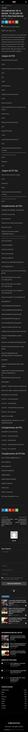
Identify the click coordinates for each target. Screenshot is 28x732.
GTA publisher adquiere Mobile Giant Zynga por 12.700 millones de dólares (17, 619)
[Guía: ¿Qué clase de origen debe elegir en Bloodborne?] (5, 672)
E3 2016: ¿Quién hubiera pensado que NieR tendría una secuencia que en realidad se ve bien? (7, 522)
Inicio (2, 5)
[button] (26, 2)
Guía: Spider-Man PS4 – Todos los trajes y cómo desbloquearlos (17, 679)
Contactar (20, 726)
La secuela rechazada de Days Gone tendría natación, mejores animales (18, 602)
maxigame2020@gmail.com (17, 729)
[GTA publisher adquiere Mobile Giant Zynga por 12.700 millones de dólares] (4, 620)
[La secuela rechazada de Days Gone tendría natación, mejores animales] (4, 603)
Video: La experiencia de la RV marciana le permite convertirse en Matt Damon (21, 522)
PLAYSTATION (8, 5)
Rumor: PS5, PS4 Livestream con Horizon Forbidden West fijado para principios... (18, 645)
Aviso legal (14, 726)
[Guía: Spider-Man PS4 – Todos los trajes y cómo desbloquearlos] (5, 679)
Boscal (4, 18)
